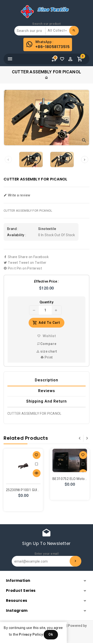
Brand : (12, 229)
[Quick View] (37, 473)
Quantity (46, 302)
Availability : (16, 235)
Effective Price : (46, 281)
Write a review (18, 195)
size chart (48, 351)
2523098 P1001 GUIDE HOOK (29, 490)
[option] (31, 159)
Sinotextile (47, 229)
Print (48, 357)
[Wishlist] (63, 60)
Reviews (46, 391)
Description (46, 380)
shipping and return (46, 401)
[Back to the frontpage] (46, 78)
